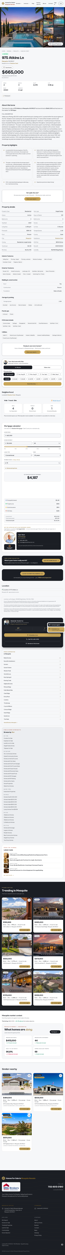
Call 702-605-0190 (33, 639)
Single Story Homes (9, 837)
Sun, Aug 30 (21, 374)
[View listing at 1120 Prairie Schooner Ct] (17, 982)
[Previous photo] (4, 908)
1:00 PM (38, 379)
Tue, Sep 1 (44, 374)
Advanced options (12, 468)
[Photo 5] (18, 918)
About (44, 3)
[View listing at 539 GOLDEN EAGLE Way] (48, 1084)
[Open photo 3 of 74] (59, 17)
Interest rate (12, 459)
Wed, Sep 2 (55, 374)
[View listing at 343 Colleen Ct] (17, 909)
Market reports (38, 3)
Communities (5, 1230)
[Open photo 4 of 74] (48, 37)
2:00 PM (45, 379)
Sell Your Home (38, 1222)
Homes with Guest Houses (11, 768)
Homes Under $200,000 (10, 799)
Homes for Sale (6, 1222)
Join (61, 3)
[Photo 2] (12, 918)
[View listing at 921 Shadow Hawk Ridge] (48, 909)
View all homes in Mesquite (10, 722)
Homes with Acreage (9, 827)
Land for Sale (5, 1227)
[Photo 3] (14, 918)
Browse (18, 3)
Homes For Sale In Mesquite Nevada (14, 1251)
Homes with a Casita (9, 781)
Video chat (47, 367)
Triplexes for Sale (8, 748)
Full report (55, 1032)
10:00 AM (14, 379)
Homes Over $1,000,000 (10, 797)
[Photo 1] (10, 918)
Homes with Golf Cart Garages (12, 763)
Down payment (8, 440)
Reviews (36, 1225)
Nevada (9, 51)
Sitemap (36, 1232)
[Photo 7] (22, 918)
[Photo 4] (16, 918)
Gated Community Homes (11, 756)
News (35, 1230)
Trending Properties (7, 1225)
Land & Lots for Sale (9, 743)
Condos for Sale (8, 738)
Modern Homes (8, 832)
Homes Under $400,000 (10, 804)
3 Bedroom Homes (9, 817)
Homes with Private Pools (10, 773)
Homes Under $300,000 (10, 802)
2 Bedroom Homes (9, 815)
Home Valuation (6, 1232)
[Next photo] (29, 908)
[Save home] (29, 900)
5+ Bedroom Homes (9, 822)
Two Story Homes (8, 840)
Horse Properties (8, 783)
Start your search (32, 199)
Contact (50, 3)
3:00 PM (53, 379)
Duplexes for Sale (8, 740)
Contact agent (25, 930)
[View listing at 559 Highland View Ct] (17, 1124)
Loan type (7, 452)
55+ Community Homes (10, 753)
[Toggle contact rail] (46, 627)
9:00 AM (7, 379)
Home (3, 51)
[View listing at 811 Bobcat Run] (48, 982)
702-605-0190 (44, 606)
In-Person (18, 367)
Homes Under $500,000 (10, 807)
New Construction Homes (10, 835)
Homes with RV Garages (10, 776)
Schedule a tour (33, 635)
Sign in (55, 3)
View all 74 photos (56, 44)
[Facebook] (62, 1245)
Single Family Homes (9, 745)
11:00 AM (22, 379)
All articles (8, 875)
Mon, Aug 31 (33, 374)
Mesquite (16, 51)
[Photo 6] (20, 918)
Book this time (31, 384)
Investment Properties (9, 791)
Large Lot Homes (8, 830)
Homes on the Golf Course (11, 758)
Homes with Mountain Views (11, 771)
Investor (26, 3)
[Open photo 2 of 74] (48, 17)
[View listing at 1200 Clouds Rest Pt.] (48, 945)
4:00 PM (60, 379)
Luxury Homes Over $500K (11, 809)
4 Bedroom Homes (9, 820)
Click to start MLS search (31, 573)
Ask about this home (33, 643)
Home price (7, 432)
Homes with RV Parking (10, 778)
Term (34, 452)
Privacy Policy (38, 1235)
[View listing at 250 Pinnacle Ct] (17, 945)
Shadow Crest (25, 51)
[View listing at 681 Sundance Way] (17, 1084)
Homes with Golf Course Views (12, 766)
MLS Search (5, 1220)
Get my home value (50, 560)
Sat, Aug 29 (10, 374)
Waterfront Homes (9, 786)
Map (33, 3)
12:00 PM (30, 379)
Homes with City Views (10, 761)
